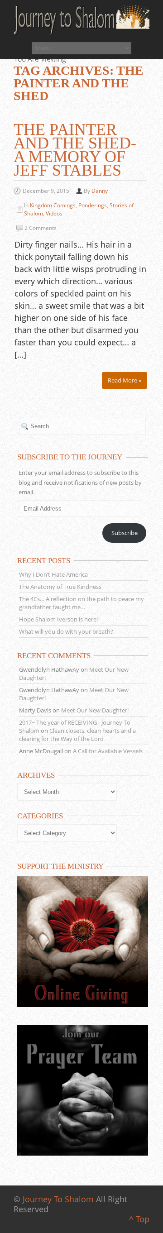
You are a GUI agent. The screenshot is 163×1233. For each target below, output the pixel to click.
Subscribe (124, 533)
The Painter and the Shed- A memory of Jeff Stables (75, 149)
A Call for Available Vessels (108, 751)
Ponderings (92, 205)
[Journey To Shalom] (81, 20)
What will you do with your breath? (66, 631)
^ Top (139, 1219)
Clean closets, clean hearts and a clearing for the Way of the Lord (77, 734)
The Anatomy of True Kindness (60, 587)
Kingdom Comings (53, 205)
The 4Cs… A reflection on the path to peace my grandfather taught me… (81, 603)
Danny (99, 191)
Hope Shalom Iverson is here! (58, 619)
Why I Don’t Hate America (53, 574)
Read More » (124, 380)
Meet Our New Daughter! (95, 710)
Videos (54, 213)
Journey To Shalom (58, 1199)
